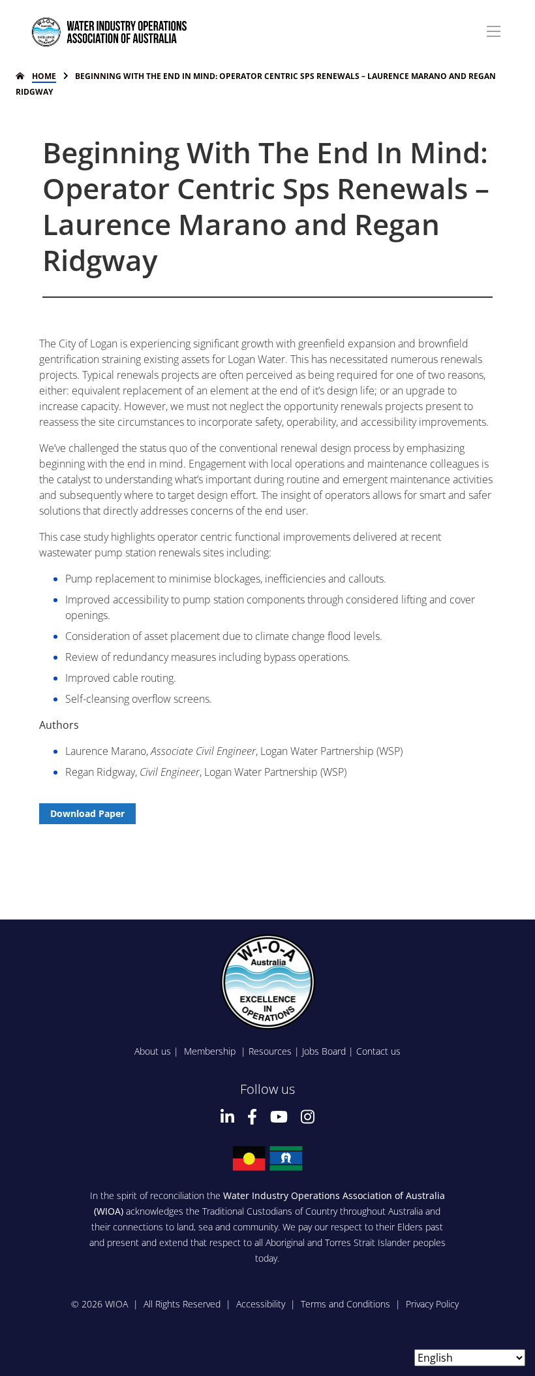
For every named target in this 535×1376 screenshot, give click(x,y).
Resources (270, 1051)
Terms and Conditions (345, 1304)
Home (44, 76)
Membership (211, 1051)
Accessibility (260, 1304)
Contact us (378, 1051)
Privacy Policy (432, 1304)
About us (152, 1051)
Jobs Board (324, 1051)
